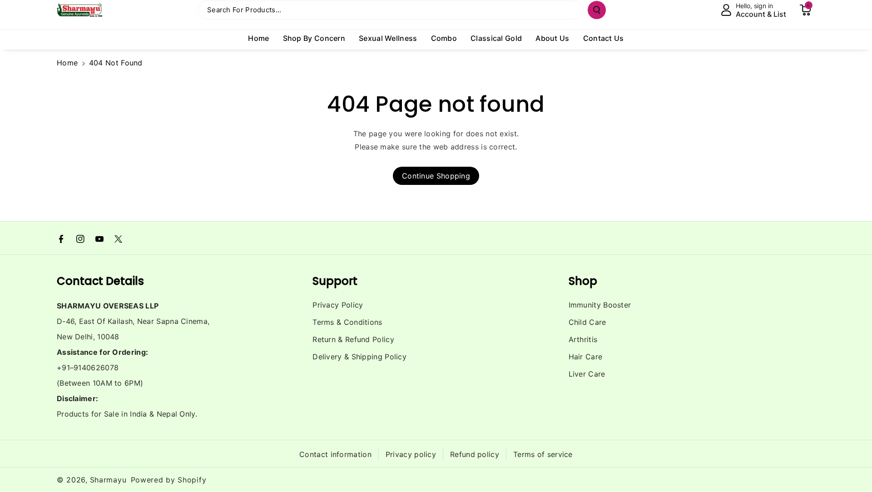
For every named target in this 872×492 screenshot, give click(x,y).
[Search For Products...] (597, 10)
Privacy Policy (337, 304)
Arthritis (583, 339)
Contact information (335, 454)
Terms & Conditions (347, 322)
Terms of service (543, 454)
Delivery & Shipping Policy (359, 356)
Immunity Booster (600, 304)
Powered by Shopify (169, 479)
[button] (805, 10)
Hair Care (586, 356)
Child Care (587, 322)
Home (67, 62)
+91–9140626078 (88, 367)
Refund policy (474, 454)
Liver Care (587, 373)
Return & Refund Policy (353, 339)
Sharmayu (108, 479)
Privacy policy (411, 454)
